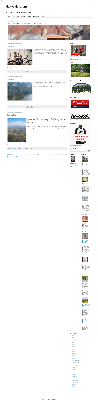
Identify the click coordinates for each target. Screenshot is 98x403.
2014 (73, 353)
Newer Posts (10, 154)
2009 (73, 386)
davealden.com (16, 6)
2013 (73, 355)
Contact (29, 16)
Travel (42, 16)
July (74, 367)
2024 (73, 335)
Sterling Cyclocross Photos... (84, 320)
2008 (73, 388)
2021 (73, 340)
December (75, 360)
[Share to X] (29, 71)
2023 (73, 337)
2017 (73, 348)
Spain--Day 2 (12, 46)
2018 (73, 346)
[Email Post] (25, 106)
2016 (73, 349)
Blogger (54, 399)
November (75, 362)
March (74, 373)
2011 (73, 358)
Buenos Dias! (12, 115)
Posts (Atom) (15, 156)
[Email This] (26, 71)
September (75, 364)
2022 (73, 339)
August (74, 365)
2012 (73, 357)
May (74, 371)
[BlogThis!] (27, 71)
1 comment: (19, 148)
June (74, 369)
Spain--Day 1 (12, 79)
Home (8, 16)
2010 (73, 384)
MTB (13, 16)
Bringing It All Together (14, 21)
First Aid (17, 16)
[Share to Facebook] (30, 71)
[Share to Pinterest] (32, 71)
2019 (73, 344)
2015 (73, 351)
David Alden (74, 163)
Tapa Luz (48, 126)
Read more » (9, 67)
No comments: (20, 106)
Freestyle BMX (36, 16)
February (75, 380)
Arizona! (84, 231)
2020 (73, 342)
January (74, 382)
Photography (23, 16)
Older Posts (64, 154)
